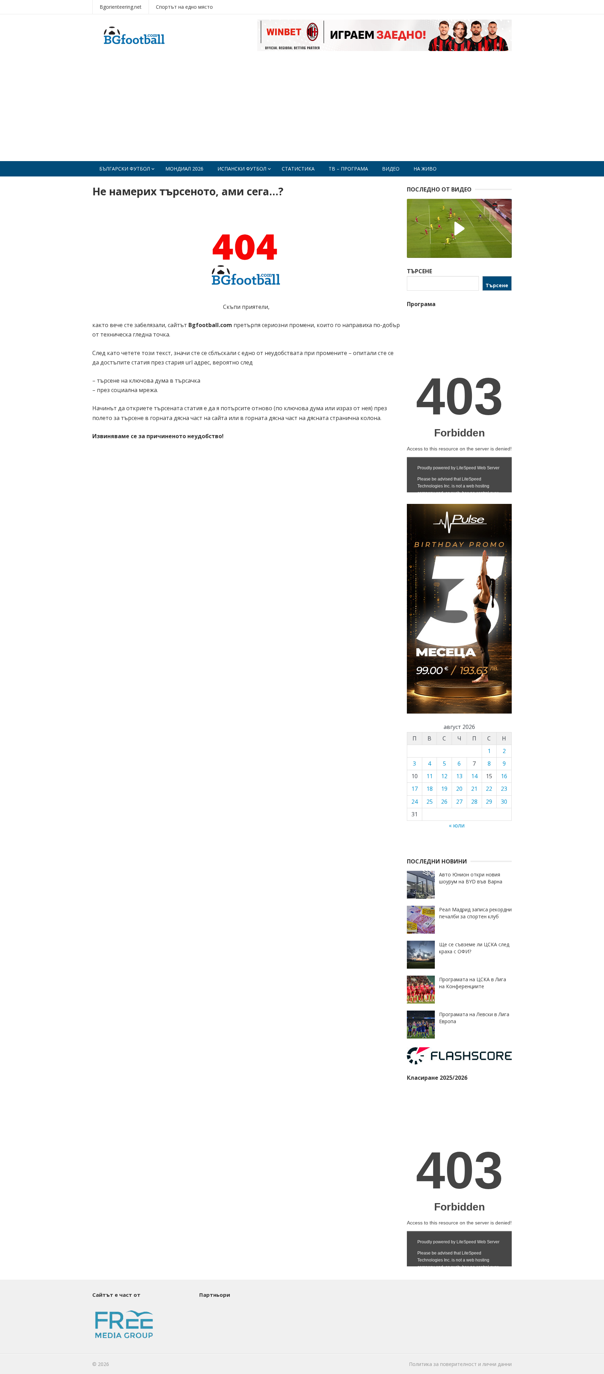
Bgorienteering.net (121, 6)
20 (459, 789)
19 (444, 789)
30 (504, 801)
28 (474, 801)
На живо (425, 168)
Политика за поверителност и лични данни (460, 1364)
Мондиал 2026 (184, 168)
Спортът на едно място (184, 6)
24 (414, 801)
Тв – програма (348, 168)
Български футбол (124, 168)
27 (459, 801)
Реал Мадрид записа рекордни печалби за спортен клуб (475, 913)
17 (414, 789)
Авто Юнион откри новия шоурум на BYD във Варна (470, 878)
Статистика (298, 168)
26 (444, 801)
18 (429, 789)
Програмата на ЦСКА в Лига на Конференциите (472, 983)
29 (489, 801)
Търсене (497, 285)
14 (474, 776)
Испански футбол (241, 168)
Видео (391, 168)
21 (474, 789)
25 (429, 801)
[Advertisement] (302, 109)
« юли (457, 825)
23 (504, 789)
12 (444, 776)
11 (429, 776)
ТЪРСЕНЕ (419, 271)
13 (459, 776)
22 (489, 789)
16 (504, 776)
